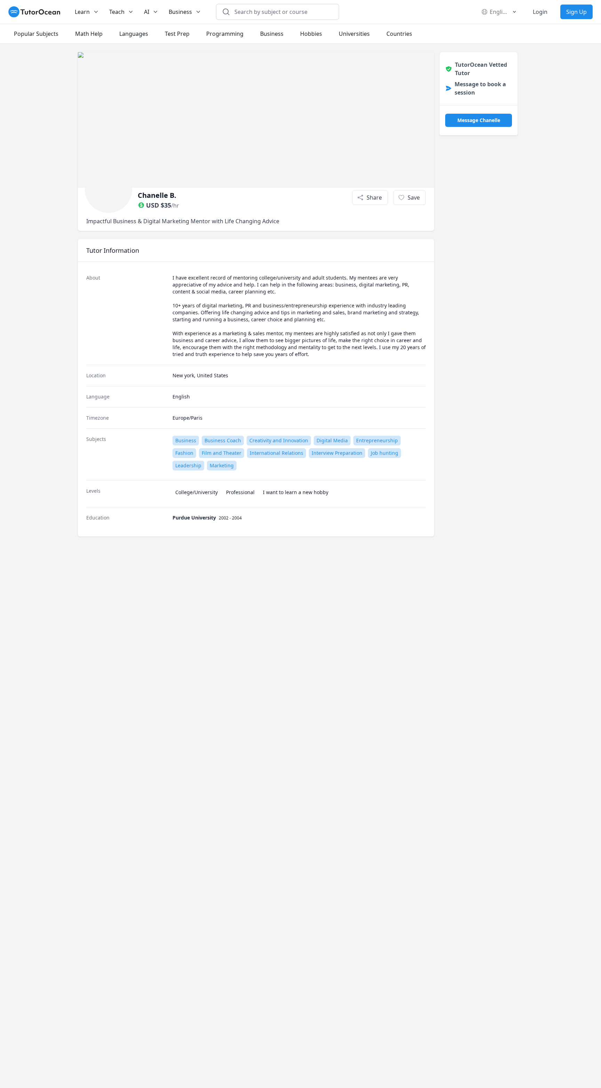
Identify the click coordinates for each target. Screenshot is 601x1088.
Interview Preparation (337, 453)
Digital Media (332, 440)
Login (540, 12)
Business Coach (223, 440)
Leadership (188, 465)
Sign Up (576, 12)
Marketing (222, 465)
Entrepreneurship (377, 440)
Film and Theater (221, 453)
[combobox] (281, 11)
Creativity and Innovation (278, 440)
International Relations (276, 453)
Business (185, 440)
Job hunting (384, 453)
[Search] (226, 12)
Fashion (184, 453)
